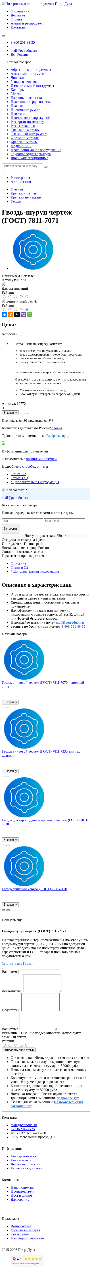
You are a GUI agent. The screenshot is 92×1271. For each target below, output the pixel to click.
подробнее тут (68, 1098)
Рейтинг (8, 1041)
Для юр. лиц (20, 1199)
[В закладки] (3, 707)
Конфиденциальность (27, 1238)
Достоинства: (12, 991)
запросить (9, 334)
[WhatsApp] (29, 314)
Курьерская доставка (26, 1168)
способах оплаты (35, 466)
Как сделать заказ (24, 1156)
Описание (18, 474)
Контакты (18, 27)
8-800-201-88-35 (23, 42)
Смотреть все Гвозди (17, 963)
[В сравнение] (8, 707)
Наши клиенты (22, 1187)
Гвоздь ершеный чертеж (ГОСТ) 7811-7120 (34, 889)
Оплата (16, 19)
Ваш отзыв (10, 1029)
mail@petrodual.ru (15, 497)
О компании (20, 11)
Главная (17, 189)
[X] (17, 314)
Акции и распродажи (27, 23)
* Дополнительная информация (35, 482)
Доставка (18, 15)
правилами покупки (41, 459)
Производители (23, 1191)
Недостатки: (11, 1010)
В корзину (10, 412)
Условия (56, 428)
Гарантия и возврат (25, 1230)
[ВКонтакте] (4, 314)
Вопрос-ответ (21, 1226)
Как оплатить (21, 1160)
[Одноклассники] (10, 314)
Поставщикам (21, 1195)
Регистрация (20, 178)
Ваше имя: (10, 972)
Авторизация (21, 182)
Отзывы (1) (19, 478)
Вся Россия (19, 54)
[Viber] (23, 314)
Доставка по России (26, 1164)
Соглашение (20, 1234)
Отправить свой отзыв (19, 1050)
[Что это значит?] (19, 335)
